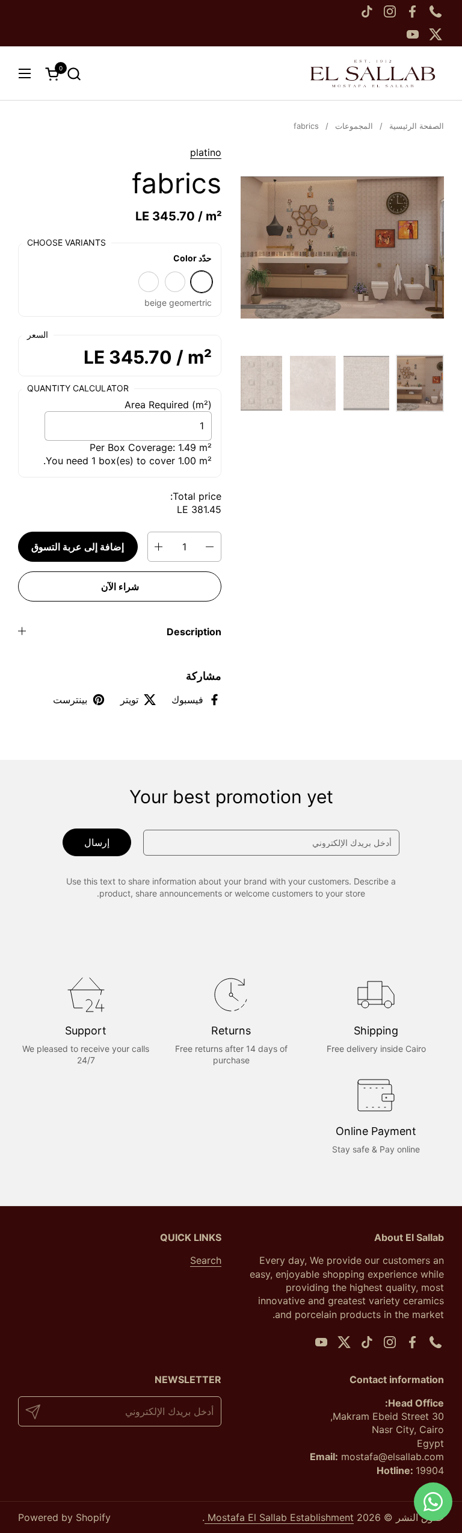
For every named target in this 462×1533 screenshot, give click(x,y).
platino (205, 152)
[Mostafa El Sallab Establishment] (372, 73)
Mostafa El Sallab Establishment (279, 1517)
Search (205, 1260)
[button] (73, 73)
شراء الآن (120, 586)
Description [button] (194, 632)
